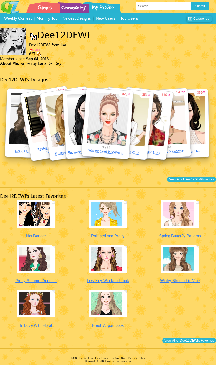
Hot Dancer (36, 236)
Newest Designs (76, 18)
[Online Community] (74, 6)
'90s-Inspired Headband (105, 151)
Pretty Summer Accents (36, 280)
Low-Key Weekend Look (108, 280)
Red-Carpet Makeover (167, 152)
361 (145, 94)
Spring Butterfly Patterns (180, 236)
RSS (74, 358)
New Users (105, 18)
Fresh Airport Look (108, 325)
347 (179, 92)
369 (200, 93)
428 (124, 94)
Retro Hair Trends (28, 151)
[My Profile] (103, 6)
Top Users (129, 18)
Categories (201, 19)
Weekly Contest (18, 18)
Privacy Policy (136, 358)
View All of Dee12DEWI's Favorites (189, 340)
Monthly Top (47, 18)
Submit (200, 6)
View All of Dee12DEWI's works (191, 179)
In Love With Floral (36, 325)
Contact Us (86, 358)
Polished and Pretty (108, 236)
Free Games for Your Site (110, 358)
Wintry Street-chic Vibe (180, 280)
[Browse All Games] (45, 6)
